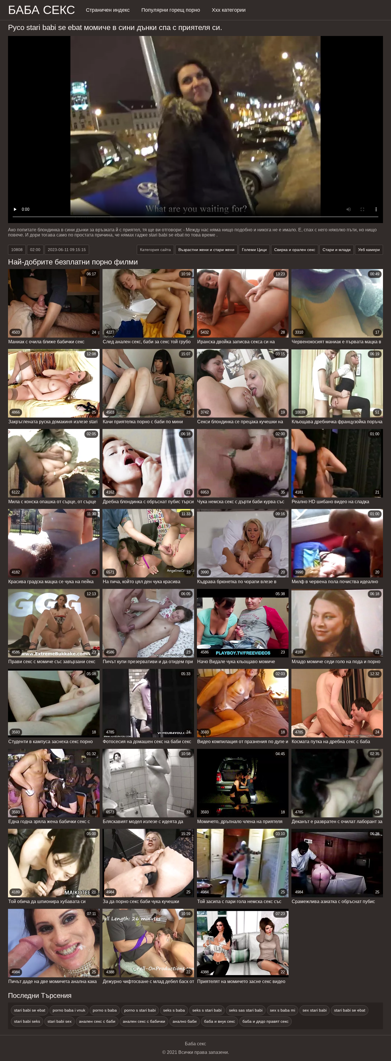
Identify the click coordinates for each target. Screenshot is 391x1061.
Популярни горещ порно (170, 10)
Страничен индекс (108, 10)
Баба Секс (41, 10)
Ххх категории (229, 10)
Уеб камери (369, 249)
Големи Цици (254, 249)
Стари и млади (337, 249)
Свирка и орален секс (294, 249)
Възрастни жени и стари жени (206, 249)
